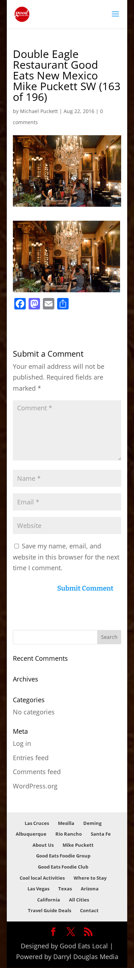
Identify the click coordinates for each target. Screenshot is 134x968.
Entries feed (31, 757)
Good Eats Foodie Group (63, 855)
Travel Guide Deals (49, 910)
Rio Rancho (68, 834)
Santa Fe (101, 834)
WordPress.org (35, 786)
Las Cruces (37, 823)
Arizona (90, 888)
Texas (65, 888)
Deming (92, 823)
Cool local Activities (42, 878)
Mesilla (66, 823)
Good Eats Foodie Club (63, 867)
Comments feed (37, 771)
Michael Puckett (39, 111)
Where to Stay (90, 878)
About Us (43, 845)
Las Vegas (38, 888)
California (48, 899)
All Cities (79, 899)
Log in (22, 743)
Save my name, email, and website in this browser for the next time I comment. (66, 557)
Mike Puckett (78, 845)
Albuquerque (31, 834)
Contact (89, 910)
